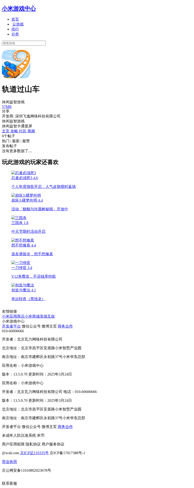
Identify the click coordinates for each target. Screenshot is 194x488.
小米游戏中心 (19, 8)
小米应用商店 (13, 316)
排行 (15, 29)
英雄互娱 (47, 316)
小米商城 (32, 316)
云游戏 (18, 24)
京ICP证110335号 (34, 453)
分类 (15, 34)
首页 (15, 19)
